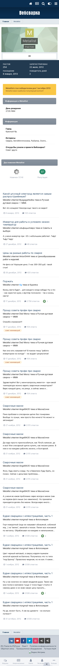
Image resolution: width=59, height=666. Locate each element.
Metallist (7, 200)
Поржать (8, 281)
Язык (24, 646)
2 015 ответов (32, 425)
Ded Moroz (24, 313)
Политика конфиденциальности (43, 646)
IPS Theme (5, 646)
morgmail (23, 519)
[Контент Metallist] (29, 56)
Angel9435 (24, 409)
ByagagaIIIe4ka (26, 200)
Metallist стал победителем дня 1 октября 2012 (28, 88)
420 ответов (33, 272)
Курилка (34, 284)
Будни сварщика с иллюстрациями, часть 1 (27, 515)
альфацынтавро (27, 228)
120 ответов (30, 213)
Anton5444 (24, 256)
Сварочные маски (13, 405)
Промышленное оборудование (29, 649)
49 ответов (31, 244)
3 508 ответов (31, 536)
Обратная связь (7, 649)
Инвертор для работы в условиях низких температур (26, 223)
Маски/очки (43, 409)
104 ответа (31, 327)
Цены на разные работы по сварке (22, 252)
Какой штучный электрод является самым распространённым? (27, 195)
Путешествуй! (50, 649)
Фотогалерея (42, 519)
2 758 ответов (32, 301)
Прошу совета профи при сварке (22, 310)
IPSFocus (16, 646)
